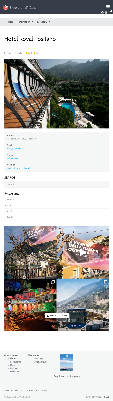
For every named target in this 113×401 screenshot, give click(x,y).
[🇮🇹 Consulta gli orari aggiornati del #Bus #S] (82, 305)
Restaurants (15, 362)
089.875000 (12, 159)
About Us (8, 391)
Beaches (14, 369)
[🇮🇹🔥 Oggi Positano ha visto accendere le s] (30, 252)
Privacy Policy (41, 391)
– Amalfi (8, 211)
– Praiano (9, 206)
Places (10, 22)
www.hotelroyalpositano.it (18, 168)
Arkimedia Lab (102, 397)
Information (24, 22)
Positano (8, 53)
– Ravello (9, 217)
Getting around (41, 362)
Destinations (20, 391)
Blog (31, 391)
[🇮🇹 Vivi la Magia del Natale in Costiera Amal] (30, 305)
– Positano (9, 200)
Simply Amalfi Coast (23, 7)
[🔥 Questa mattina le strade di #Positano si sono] (82, 252)
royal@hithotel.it (14, 149)
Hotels (19, 53)
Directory (42, 22)
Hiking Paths (15, 372)
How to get (39, 359)
